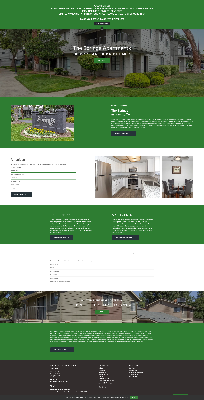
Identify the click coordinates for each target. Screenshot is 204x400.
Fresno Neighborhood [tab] (127, 254)
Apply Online (133, 370)
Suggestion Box (134, 374)
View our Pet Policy (60, 237)
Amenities (102, 370)
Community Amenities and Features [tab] (75, 254)
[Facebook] (51, 385)
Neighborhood (103, 374)
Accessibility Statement (106, 381)
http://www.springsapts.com (59, 381)
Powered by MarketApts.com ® (60, 390)
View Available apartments (125, 237)
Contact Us (53, 379)
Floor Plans (102, 372)
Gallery (101, 368)
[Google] (54, 385)
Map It (101, 312)
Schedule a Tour (104, 379)
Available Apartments (122, 133)
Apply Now (101, 60)
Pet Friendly (133, 376)
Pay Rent (132, 368)
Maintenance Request (136, 372)
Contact (101, 376)
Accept (134, 397)
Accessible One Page (105, 383)
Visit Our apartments (61, 349)
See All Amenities (20, 194)
